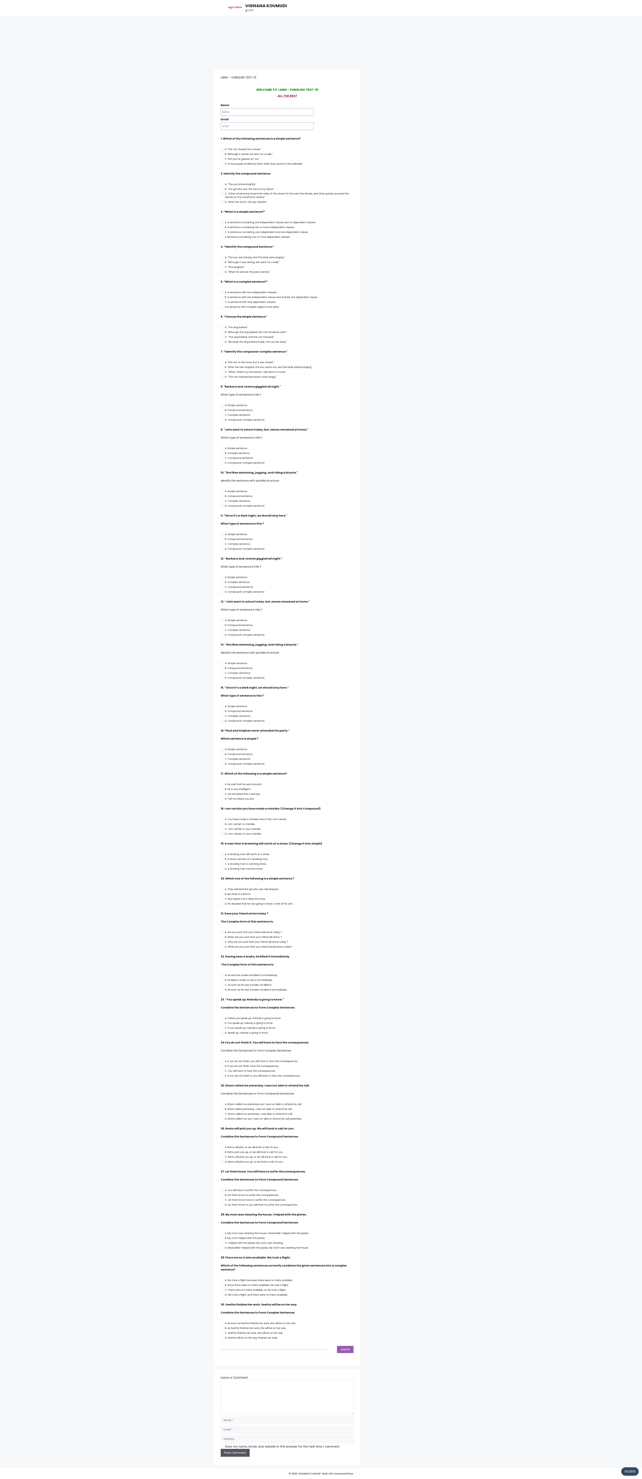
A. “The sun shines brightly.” (240, 184)
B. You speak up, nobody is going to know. (249, 1023)
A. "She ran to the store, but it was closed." (249, 362)
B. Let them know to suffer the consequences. (252, 1195)
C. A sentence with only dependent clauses (250, 302)
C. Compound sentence (239, 458)
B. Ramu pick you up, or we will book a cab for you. (254, 1152)
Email (225, 119)
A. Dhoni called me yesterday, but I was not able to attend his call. (263, 1104)
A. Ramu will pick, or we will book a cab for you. (252, 1147)
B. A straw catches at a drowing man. (246, 859)
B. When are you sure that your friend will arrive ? (253, 937)
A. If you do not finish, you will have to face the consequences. (261, 1061)
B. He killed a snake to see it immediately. (249, 980)
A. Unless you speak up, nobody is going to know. (253, 1018)
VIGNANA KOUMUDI (266, 6)
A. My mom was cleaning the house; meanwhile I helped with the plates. (267, 1233)
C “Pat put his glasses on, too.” (242, 159)
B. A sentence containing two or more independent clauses (259, 227)
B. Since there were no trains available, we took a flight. (257, 1285)
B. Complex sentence (237, 453)
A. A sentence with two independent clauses (251, 292)
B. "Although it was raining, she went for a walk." (252, 262)
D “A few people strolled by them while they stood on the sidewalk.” (264, 163)
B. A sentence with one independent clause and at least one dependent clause (271, 297)
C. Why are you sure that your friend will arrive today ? (256, 942)
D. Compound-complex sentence (244, 419)
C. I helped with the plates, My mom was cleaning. (254, 1243)
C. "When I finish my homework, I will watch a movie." (255, 372)
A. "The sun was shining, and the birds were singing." (255, 257)
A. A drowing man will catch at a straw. (247, 854)
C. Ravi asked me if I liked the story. (245, 899)
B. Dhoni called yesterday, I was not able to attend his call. (258, 1109)
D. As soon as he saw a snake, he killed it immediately (256, 989)
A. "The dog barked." (236, 327)
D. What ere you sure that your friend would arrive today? (258, 946)
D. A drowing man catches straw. (244, 868)
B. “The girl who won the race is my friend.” (249, 189)
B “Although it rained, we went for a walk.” (249, 154)
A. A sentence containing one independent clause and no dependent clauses (270, 222)
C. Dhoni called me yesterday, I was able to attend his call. (259, 1114)
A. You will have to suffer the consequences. (251, 1190)
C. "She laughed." (235, 267)
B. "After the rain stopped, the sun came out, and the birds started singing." (268, 367)
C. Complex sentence (237, 415)
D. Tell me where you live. (239, 798)
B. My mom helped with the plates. (245, 1238)
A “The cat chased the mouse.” (243, 149)
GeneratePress (343, 1473)
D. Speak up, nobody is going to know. (246, 1032)
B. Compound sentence (239, 410)
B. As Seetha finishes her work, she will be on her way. (255, 1328)
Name (225, 105)
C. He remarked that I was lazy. (243, 794)
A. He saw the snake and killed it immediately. (251, 975)
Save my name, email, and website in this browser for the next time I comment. (282, 1447)
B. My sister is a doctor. (238, 894)
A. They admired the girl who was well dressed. (252, 889)
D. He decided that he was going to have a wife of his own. (259, 903)
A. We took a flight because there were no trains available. (259, 1280)
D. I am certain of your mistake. (243, 833)
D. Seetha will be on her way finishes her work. (251, 1337)
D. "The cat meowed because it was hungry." (251, 376)
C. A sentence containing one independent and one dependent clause (266, 232)
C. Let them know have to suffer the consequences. (255, 1200)
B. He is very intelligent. (238, 789)
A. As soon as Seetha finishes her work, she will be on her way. (260, 1323)
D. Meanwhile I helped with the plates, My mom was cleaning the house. (267, 1247)
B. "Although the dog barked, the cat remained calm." (256, 332)
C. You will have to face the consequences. (250, 1071)
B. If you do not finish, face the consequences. (252, 1066)
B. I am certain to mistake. (240, 824)
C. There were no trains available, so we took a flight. (255, 1290)
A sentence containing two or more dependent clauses (257, 237)
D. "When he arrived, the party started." (247, 272)
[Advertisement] (321, 40)
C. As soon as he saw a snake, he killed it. (248, 985)
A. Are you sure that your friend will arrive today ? (253, 932)
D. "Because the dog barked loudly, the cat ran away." (256, 342)
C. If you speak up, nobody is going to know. (250, 1028)
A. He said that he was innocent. (243, 784)
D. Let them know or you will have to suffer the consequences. (261, 1204)
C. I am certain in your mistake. (243, 829)
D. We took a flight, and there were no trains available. (256, 1294)
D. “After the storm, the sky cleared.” (246, 202)
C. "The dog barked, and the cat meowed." (250, 337)
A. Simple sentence (236, 405)
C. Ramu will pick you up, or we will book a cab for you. (256, 1157)
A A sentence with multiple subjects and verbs (252, 307)
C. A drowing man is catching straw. (245, 864)
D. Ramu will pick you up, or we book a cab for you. (254, 1161)
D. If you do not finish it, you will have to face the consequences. (262, 1075)
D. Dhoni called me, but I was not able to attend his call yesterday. (263, 1118)
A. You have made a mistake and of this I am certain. (256, 819)
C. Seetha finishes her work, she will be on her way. (254, 1333)
